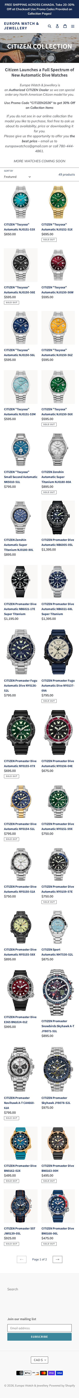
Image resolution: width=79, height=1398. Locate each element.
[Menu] (73, 25)
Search (12, 1289)
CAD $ (38, 1360)
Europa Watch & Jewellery (21, 25)
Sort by (8, 170)
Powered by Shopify (62, 1385)
